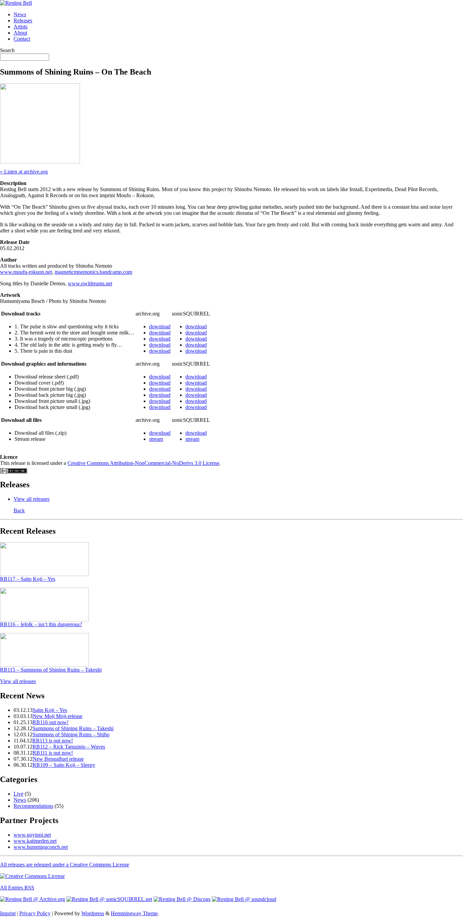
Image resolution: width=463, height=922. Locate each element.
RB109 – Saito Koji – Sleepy (64, 765)
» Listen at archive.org (24, 172)
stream (156, 439)
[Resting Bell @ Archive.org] (32, 899)
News (20, 14)
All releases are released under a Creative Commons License (64, 864)
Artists (20, 26)
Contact (22, 39)
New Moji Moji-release (57, 716)
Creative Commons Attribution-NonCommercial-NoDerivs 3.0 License (143, 463)
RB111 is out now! (53, 753)
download (159, 326)
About (20, 33)
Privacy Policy (35, 913)
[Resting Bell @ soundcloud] (244, 899)
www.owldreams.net (90, 283)
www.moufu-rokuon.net (26, 272)
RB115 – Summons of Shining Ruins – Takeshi (51, 670)
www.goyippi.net (32, 835)
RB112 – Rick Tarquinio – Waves (69, 747)
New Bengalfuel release (58, 759)
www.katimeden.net (35, 841)
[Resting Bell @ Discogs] (182, 899)
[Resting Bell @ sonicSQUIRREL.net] (109, 899)
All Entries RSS (17, 887)
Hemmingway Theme (134, 913)
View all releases (31, 499)
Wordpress (92, 913)
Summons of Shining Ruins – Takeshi (73, 728)
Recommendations (33, 806)
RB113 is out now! (52, 740)
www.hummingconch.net (41, 847)
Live (18, 794)
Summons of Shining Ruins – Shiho (71, 734)
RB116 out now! (50, 722)
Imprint (8, 913)
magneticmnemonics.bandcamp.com (93, 272)
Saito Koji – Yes (50, 710)
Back (19, 510)
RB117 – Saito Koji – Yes (27, 579)
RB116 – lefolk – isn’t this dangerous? (41, 624)
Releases (23, 20)
